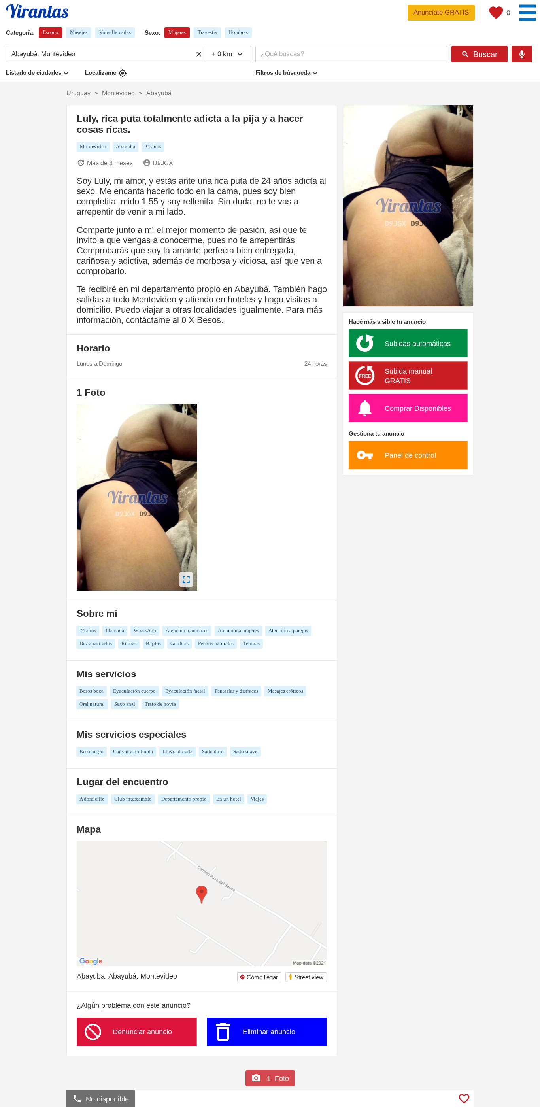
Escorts (50, 32)
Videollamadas (115, 32)
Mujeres (177, 32)
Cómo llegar (258, 977)
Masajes (78, 32)
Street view (305, 976)
